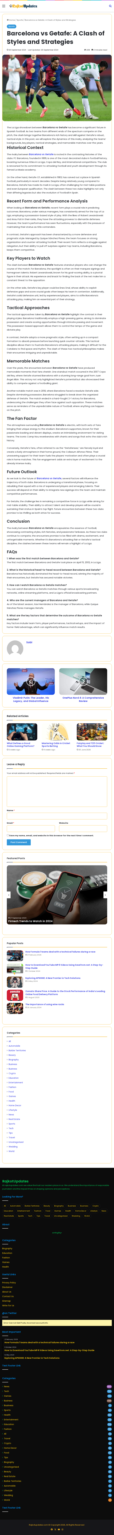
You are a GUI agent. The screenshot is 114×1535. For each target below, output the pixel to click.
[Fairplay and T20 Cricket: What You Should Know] (92, 731)
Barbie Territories (17, 1050)
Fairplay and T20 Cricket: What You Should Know (90, 745)
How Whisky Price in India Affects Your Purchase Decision (47, 921)
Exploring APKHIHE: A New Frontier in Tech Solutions (52, 978)
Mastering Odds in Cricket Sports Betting (56, 745)
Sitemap (6, 1301)
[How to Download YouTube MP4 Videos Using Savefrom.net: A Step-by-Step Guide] (15, 969)
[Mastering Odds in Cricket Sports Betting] (57, 731)
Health (12, 1101)
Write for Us (8, 1305)
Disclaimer (7, 1287)
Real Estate (14, 1119)
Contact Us (8, 1296)
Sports (20, 20)
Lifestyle (13, 1110)
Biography (14, 1059)
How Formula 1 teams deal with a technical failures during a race (60, 951)
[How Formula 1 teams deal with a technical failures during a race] (15, 955)
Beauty (12, 1055)
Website (63, 823)
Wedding (13, 1146)
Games (12, 1096)
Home (12, 20)
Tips (11, 1133)
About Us (6, 1291)
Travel (12, 1137)
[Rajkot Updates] (23, 6)
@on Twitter (9, 1313)
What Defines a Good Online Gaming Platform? (20, 745)
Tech (11, 1128)
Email (10, 823)
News (11, 1114)
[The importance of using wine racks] (15, 1008)
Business (13, 1064)
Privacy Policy (9, 1282)
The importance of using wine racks (44, 1004)
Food (11, 1091)
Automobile (14, 1046)
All (10, 1041)
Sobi (29, 642)
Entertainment (16, 1082)
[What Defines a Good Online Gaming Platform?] (22, 731)
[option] (57, 894)
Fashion (12, 1087)
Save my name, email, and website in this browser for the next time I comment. (51, 835)
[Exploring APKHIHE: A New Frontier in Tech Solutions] (15, 982)
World (11, 1151)
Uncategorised (16, 1142)
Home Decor (15, 1105)
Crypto (12, 1073)
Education (14, 1078)
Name (11, 810)
